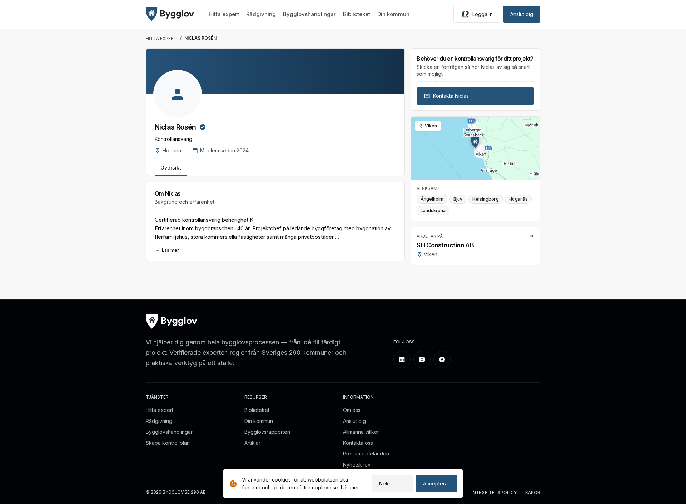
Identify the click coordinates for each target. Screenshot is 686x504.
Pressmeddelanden (366, 453)
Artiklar (252, 443)
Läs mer (350, 487)
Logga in (482, 14)
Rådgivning (261, 14)
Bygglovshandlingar (309, 14)
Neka (385, 483)
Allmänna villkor (361, 432)
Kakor (532, 492)
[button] (475, 142)
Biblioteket (356, 14)
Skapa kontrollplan (168, 443)
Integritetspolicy (494, 492)
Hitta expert (224, 14)
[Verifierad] (202, 127)
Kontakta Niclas (451, 96)
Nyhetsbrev (357, 465)
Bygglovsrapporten (267, 432)
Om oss (352, 410)
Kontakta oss (358, 443)
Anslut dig (521, 14)
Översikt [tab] (170, 168)
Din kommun (393, 14)
